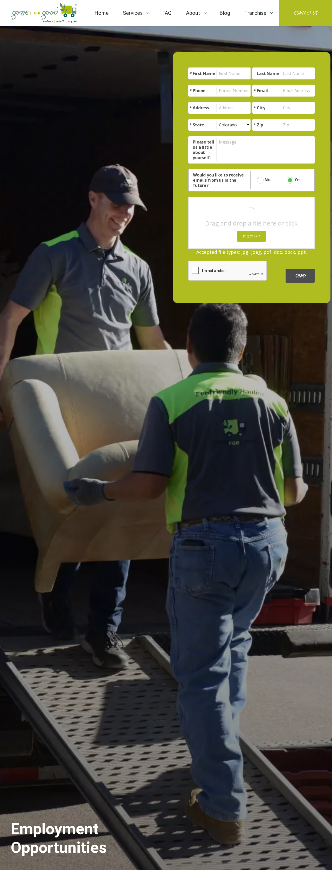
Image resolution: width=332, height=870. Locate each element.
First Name (204, 73)
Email (262, 90)
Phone (199, 90)
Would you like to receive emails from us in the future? (218, 180)
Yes (297, 179)
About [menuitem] (193, 13)
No (267, 179)
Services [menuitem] (133, 13)
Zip (260, 125)
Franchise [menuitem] (255, 13)
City (261, 108)
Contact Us (305, 13)
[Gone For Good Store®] (44, 13)
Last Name (268, 73)
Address (201, 108)
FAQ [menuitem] (166, 13)
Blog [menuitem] (224, 13)
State (198, 125)
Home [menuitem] (101, 13)
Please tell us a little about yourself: (203, 149)
